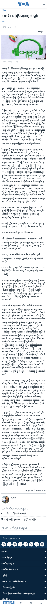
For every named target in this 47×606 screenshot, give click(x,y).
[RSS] (31, 544)
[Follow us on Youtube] (14, 544)
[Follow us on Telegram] (25, 544)
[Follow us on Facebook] (3, 544)
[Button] (42, 31)
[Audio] (30, 603)
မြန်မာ (4, 11)
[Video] (20, 603)
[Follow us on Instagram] (20, 544)
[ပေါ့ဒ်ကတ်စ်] (36, 544)
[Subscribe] (42, 544)
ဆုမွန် (3, 22)
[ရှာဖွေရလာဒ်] (40, 603)
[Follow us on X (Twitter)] (9, 544)
